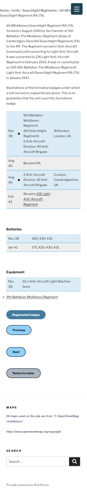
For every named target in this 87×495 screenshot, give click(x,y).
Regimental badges (26, 314)
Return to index (23, 373)
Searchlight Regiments (40, 10)
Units (16, 10)
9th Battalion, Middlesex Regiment (32, 297)
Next (16, 352)
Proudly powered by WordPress (27, 485)
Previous (19, 330)
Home (4, 10)
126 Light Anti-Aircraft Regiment (36, 199)
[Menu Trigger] (77, 9)
